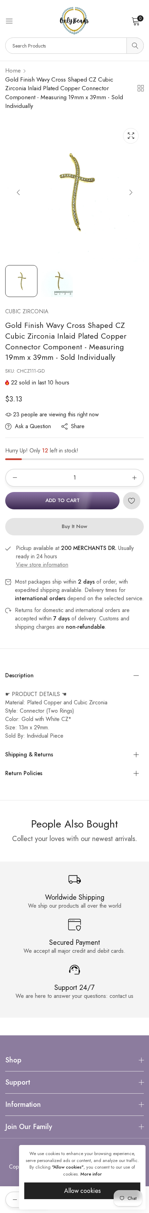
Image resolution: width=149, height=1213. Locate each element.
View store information (42, 565)
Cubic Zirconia (27, 311)
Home (13, 70)
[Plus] (134, 478)
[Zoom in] (131, 136)
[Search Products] (135, 45)
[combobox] (74, 45)
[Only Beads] (74, 21)
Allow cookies (82, 1190)
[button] (131, 192)
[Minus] (15, 478)
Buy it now (74, 526)
